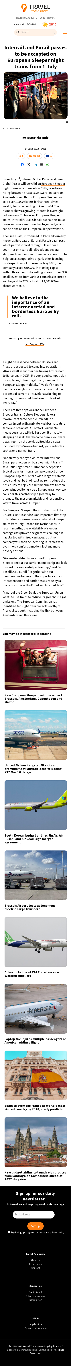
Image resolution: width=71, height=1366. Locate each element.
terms (43, 712)
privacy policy (57, 712)
